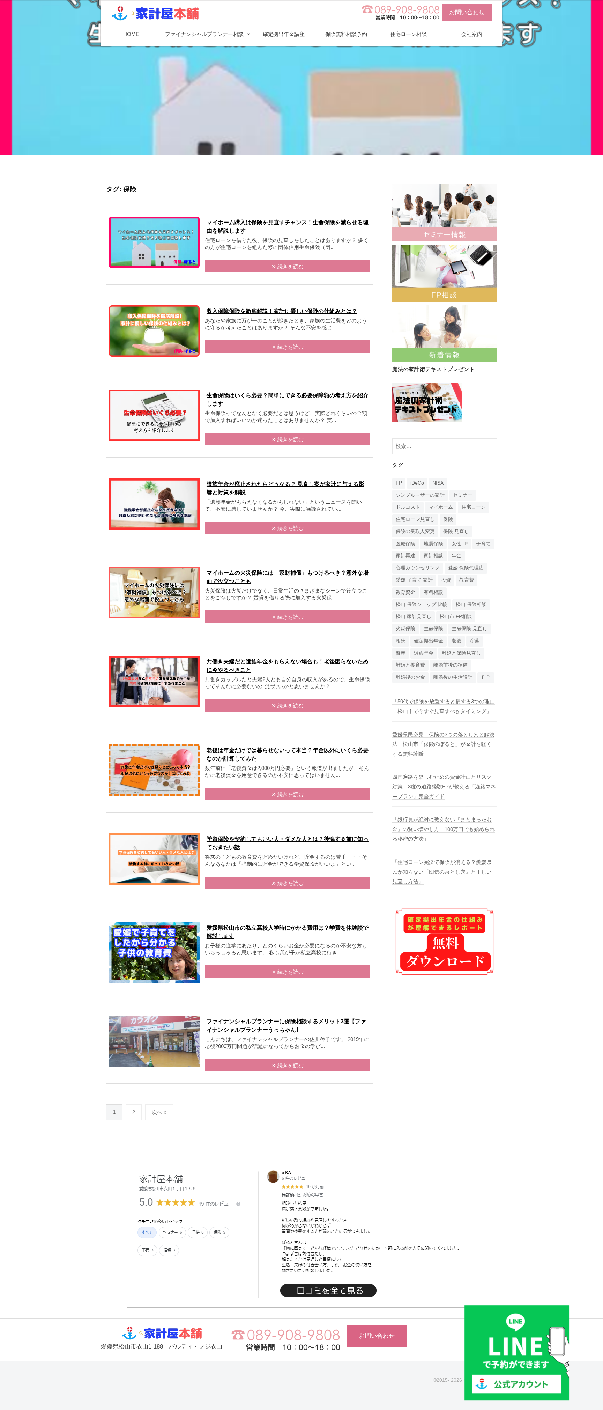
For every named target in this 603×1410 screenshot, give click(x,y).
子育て (483, 543)
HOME (131, 34)
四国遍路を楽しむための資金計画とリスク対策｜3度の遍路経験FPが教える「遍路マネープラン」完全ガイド (444, 786)
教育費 (466, 580)
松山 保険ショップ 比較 (421, 604)
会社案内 (471, 34)
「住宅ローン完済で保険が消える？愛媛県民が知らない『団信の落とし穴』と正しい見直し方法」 (442, 871)
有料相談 (433, 592)
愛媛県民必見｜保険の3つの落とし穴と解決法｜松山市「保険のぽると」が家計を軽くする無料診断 (443, 744)
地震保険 (433, 543)
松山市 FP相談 (456, 616)
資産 (400, 653)
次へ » (159, 1112)
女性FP (460, 543)
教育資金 (405, 592)
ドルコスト (408, 507)
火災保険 (405, 628)
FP (399, 483)
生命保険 (433, 628)
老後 (456, 641)
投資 (446, 580)
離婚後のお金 (410, 677)
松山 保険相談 (471, 604)
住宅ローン (473, 507)
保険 (448, 519)
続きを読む (290, 266)
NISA (438, 483)
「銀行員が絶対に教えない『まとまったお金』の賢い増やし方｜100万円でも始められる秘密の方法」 (443, 829)
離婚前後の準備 (450, 665)
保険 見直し (456, 531)
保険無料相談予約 (346, 34)
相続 (400, 641)
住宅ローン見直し (415, 519)
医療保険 (405, 543)
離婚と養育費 (410, 665)
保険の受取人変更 (415, 531)
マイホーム (441, 507)
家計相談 (433, 555)
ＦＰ (486, 677)
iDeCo (417, 483)
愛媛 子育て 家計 (414, 580)
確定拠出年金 (428, 641)
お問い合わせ (467, 12)
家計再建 (405, 555)
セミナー (462, 495)
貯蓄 (474, 641)
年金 (456, 555)
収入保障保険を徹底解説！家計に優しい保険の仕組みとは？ (282, 311)
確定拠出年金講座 (284, 34)
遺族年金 (423, 653)
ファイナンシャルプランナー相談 (204, 34)
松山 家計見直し (413, 616)
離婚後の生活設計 (452, 677)
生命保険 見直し (469, 628)
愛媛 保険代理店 (466, 567)
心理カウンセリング (418, 567)
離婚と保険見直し (461, 653)
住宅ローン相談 (408, 34)
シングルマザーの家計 (420, 495)
